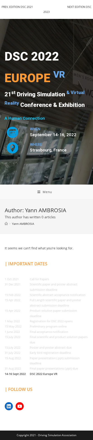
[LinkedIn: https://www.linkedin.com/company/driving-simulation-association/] (9, 406)
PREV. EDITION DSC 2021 (17, 7)
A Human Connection (25, 118)
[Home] (6, 224)
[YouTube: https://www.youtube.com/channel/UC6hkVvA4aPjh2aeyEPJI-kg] (20, 406)
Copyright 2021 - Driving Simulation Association (46, 435)
